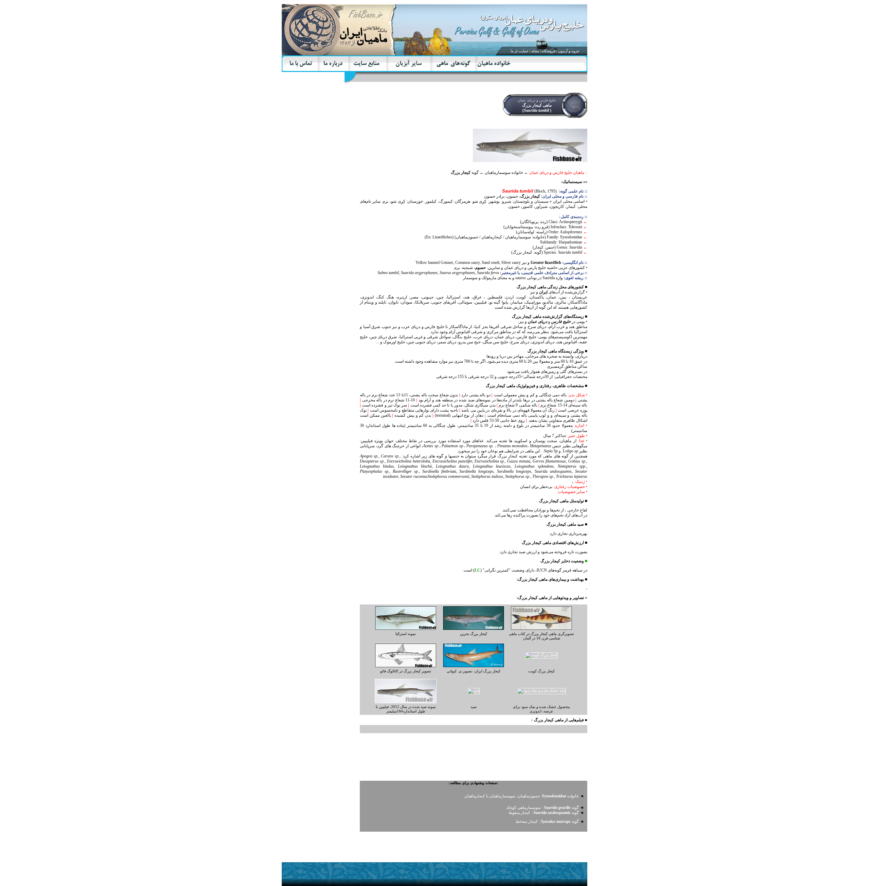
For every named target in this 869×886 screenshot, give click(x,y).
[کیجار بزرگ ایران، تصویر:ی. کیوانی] (473, 666)
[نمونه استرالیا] (406, 629)
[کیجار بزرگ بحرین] (473, 629)
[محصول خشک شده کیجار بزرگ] (473, 690)
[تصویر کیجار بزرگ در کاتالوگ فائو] (406, 666)
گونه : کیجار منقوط (544, 812)
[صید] (541, 690)
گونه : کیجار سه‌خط (547, 821)
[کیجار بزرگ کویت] (541, 655)
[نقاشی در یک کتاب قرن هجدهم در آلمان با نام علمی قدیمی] (541, 629)
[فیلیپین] (406, 702)
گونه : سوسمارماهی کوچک (542, 807)
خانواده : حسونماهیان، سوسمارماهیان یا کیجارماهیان (521, 796)
